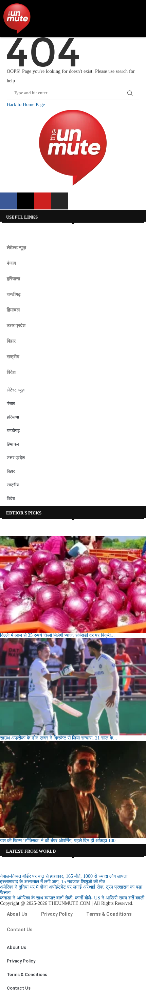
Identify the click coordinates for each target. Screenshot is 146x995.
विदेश (11, 372)
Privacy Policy (57, 914)
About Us (17, 914)
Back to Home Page (26, 104)
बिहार (11, 341)
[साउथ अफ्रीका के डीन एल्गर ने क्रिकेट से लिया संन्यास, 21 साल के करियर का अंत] (73, 686)
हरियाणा (13, 278)
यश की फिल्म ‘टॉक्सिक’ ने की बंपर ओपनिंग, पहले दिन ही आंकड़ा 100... (60, 840)
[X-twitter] (25, 200)
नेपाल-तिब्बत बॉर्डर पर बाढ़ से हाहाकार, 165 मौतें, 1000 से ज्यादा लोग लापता (63, 876)
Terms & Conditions (109, 914)
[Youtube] (42, 200)
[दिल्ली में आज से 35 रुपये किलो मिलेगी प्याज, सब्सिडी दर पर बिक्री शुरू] (73, 584)
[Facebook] (8, 200)
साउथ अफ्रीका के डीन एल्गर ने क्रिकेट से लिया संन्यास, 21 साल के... (58, 737)
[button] (136, 19)
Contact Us (20, 929)
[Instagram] (59, 200)
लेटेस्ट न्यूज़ (16, 247)
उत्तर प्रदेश (16, 325)
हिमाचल (13, 309)
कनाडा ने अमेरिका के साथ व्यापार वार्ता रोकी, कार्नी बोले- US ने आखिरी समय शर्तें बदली (72, 897)
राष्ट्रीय (13, 356)
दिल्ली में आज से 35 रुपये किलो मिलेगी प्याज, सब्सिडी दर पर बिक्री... (57, 635)
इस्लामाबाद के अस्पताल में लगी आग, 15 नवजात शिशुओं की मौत (52, 881)
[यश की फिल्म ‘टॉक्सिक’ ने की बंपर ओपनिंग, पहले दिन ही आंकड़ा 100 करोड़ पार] (73, 789)
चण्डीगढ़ (14, 294)
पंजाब (11, 263)
